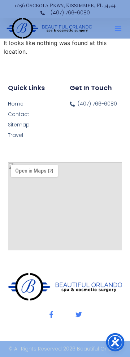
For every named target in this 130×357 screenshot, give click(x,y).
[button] (118, 28)
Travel (15, 135)
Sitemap (19, 124)
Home (15, 103)
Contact (18, 114)
